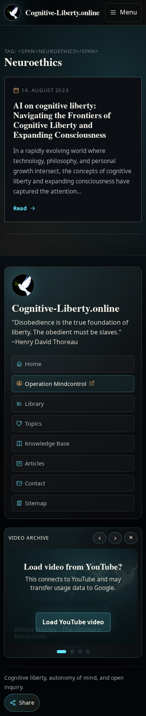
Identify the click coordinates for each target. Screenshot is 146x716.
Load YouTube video (73, 622)
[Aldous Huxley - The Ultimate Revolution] (61, 651)
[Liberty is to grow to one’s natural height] (80, 651)
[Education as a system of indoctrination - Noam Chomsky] (72, 651)
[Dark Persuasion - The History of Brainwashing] (88, 651)
